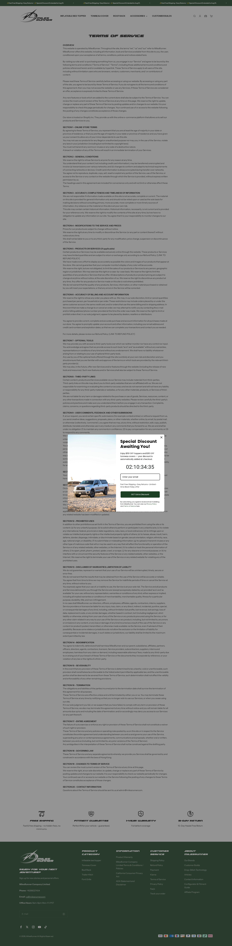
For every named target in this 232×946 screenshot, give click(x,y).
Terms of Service (130, 506)
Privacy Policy (152, 504)
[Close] (161, 437)
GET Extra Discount (140, 494)
